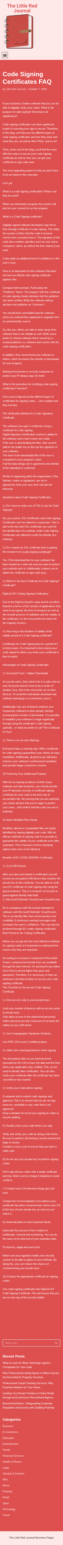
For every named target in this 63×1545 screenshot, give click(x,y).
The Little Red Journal (22, 8)
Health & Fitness (12, 1461)
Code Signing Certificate (36, 551)
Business (8, 1426)
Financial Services (13, 1455)
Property (7, 1491)
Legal (6, 1467)
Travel (6, 1515)
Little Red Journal (15, 89)
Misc (5, 1479)
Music (6, 1485)
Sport (6, 1503)
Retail (6, 1497)
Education (8, 1437)
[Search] (56, 1343)
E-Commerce (10, 1431)
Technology (9, 1509)
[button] (5, 55)
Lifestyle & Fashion (13, 1473)
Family (6, 1449)
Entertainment (11, 1443)
